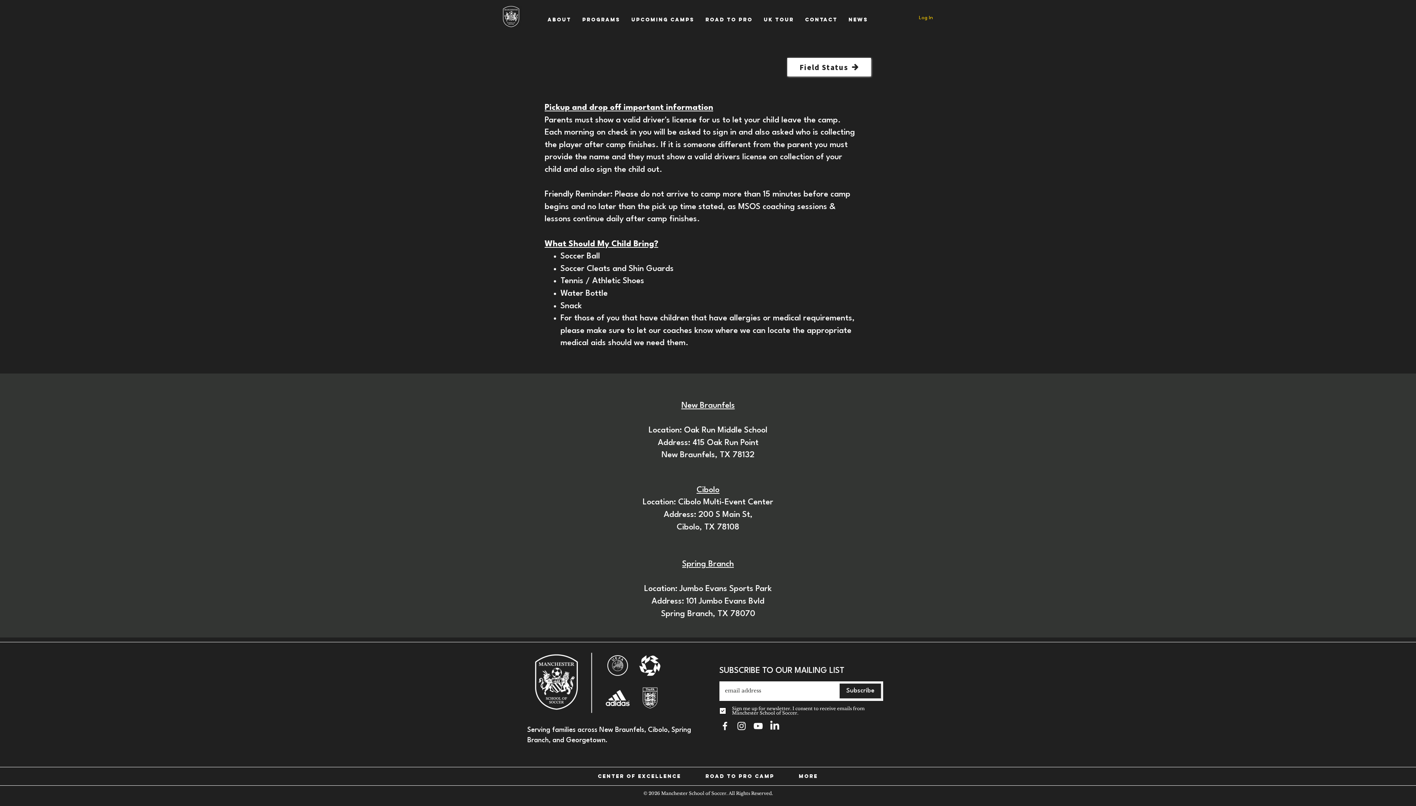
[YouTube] (758, 726)
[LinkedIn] (774, 726)
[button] (559, 20)
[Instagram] (741, 726)
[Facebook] (724, 726)
